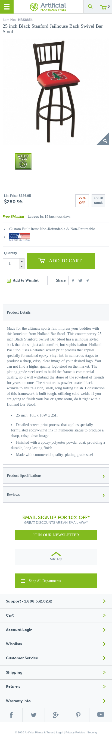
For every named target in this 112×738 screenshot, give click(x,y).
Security (92, 732)
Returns (13, 687)
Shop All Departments (45, 581)
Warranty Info (18, 701)
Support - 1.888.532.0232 (29, 601)
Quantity (10, 253)
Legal (59, 732)
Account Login (19, 630)
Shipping (14, 672)
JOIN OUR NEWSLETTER (56, 535)
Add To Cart (65, 260)
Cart (10, 615)
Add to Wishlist (26, 280)
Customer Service (22, 658)
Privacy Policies (75, 732)
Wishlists (14, 644)
